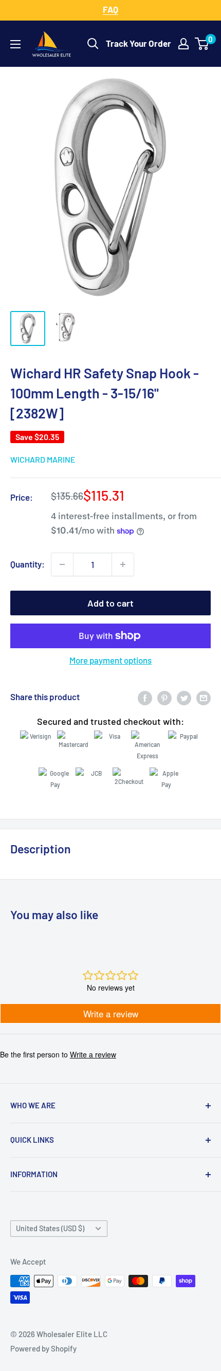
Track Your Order (138, 43)
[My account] (183, 43)
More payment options (110, 660)
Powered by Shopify (43, 1348)
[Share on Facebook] (145, 697)
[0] (202, 44)
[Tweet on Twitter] (184, 697)
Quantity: (27, 564)
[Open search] (93, 43)
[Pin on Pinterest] (164, 697)
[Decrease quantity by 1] (62, 564)
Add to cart (110, 603)
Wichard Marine (43, 459)
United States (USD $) (50, 1228)
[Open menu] (15, 44)
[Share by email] (203, 697)
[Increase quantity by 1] (123, 564)
